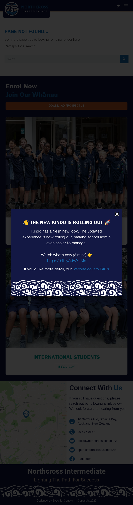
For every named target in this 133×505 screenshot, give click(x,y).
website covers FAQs (91, 270)
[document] (66, 252)
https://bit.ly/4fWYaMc (66, 261)
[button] (117, 213)
